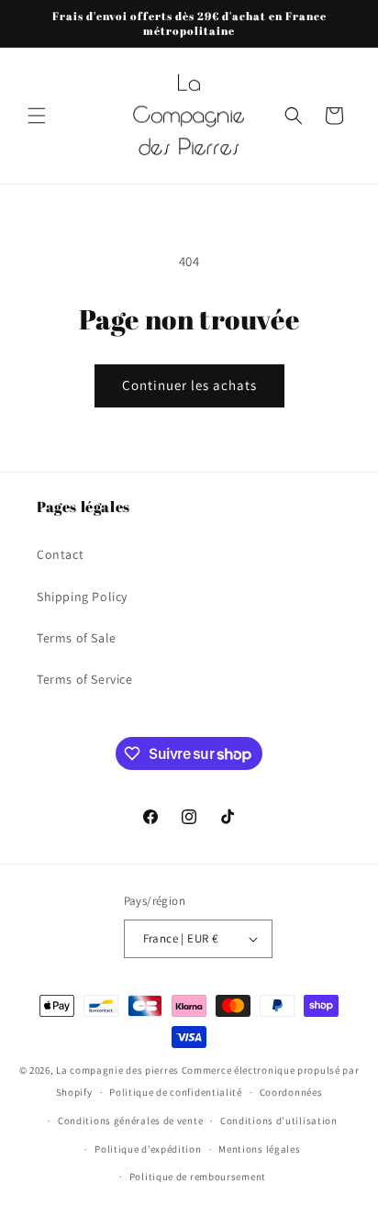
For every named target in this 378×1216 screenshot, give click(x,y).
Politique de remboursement (197, 1176)
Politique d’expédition (147, 1149)
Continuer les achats (189, 385)
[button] (37, 115)
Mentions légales (259, 1149)
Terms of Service (85, 679)
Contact (60, 554)
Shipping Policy (82, 596)
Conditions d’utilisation (279, 1120)
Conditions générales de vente (130, 1120)
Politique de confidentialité (175, 1092)
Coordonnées (291, 1092)
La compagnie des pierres (117, 1070)
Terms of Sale (77, 638)
